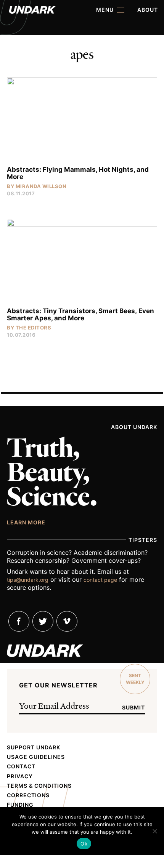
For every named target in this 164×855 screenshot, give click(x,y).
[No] (154, 831)
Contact (21, 766)
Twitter (42, 621)
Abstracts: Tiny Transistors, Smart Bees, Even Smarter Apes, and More (80, 314)
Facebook (18, 621)
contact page (100, 579)
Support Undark (33, 747)
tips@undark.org (27, 579)
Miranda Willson (41, 186)
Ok (83, 844)
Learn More (26, 522)
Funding (20, 805)
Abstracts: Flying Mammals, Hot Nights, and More (78, 173)
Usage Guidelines (36, 757)
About (147, 9)
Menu (105, 9)
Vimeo (66, 621)
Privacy (20, 776)
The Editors (33, 328)
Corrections (28, 795)
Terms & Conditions (39, 785)
